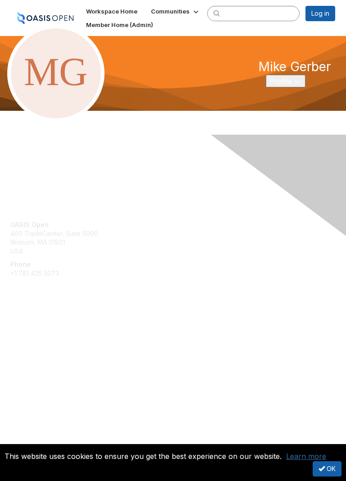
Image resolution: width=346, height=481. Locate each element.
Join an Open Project (41, 340)
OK (330, 468)
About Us (23, 430)
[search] (216, 13)
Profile (287, 81)
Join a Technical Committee (51, 354)
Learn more (306, 456)
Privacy (21, 438)
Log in (320, 13)
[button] (175, 11)
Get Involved (29, 327)
